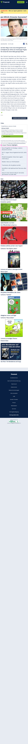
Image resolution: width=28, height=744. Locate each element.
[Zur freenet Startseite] (5, 1)
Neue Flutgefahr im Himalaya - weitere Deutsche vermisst (12, 148)
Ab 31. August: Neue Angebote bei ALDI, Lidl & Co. (14, 153)
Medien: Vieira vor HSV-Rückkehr (10, 162)
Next (26, 27)
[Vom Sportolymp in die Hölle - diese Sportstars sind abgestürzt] (14, 27)
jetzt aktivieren (7, 136)
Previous (2, 27)
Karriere (14, 408)
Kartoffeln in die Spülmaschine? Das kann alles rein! (14, 169)
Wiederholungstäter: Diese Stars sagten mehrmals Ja (12, 157)
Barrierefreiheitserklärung (14, 381)
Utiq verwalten (14, 393)
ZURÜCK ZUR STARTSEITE (19, 118)
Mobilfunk (21, 2)
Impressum (14, 384)
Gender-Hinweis (14, 399)
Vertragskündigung (14, 411)
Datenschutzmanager (14, 390)
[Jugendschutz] (14, 421)
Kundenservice (14, 377)
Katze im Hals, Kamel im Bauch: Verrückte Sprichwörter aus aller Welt (13, 173)
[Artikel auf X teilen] (26, 43)
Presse (14, 402)
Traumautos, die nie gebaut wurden (11, 165)
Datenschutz (14, 387)
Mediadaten (14, 405)
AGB (14, 396)
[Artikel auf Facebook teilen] (24, 43)
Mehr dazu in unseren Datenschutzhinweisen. (17, 143)
